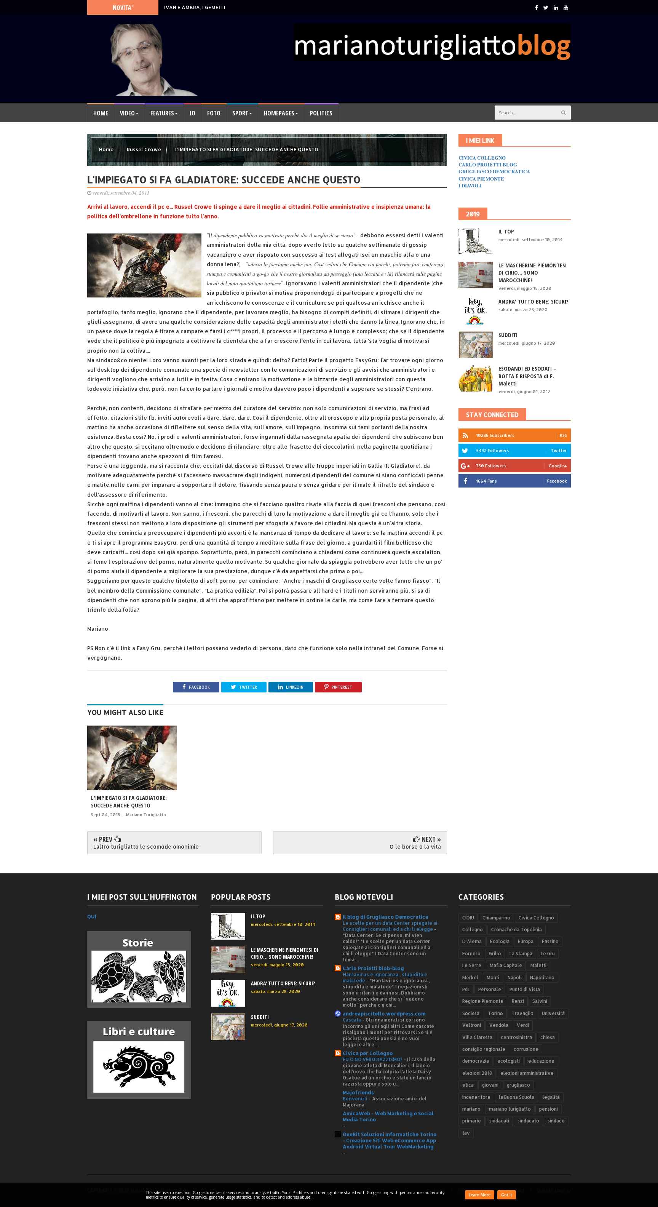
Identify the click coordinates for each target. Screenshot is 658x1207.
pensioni (548, 1109)
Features (162, 113)
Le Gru (548, 953)
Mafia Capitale (506, 965)
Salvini (539, 1001)
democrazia (475, 1061)
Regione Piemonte (482, 1001)
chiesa (547, 1037)
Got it (506, 1194)
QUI (91, 916)
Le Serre (471, 965)
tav (466, 1133)
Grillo (495, 953)
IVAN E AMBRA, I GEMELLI (194, 7)
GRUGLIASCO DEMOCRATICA (494, 171)
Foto (213, 113)
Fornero (471, 953)
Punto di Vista (524, 989)
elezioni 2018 (477, 1073)
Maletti (538, 965)
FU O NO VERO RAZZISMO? (373, 1059)
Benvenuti (356, 1098)
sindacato (528, 1121)
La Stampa (520, 953)
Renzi (518, 1001)
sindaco (556, 1121)
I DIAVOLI (470, 185)
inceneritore (476, 1097)
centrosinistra (516, 1037)
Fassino (550, 941)
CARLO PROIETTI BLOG (487, 164)
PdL (466, 989)
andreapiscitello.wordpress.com (384, 1013)
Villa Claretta (477, 1037)
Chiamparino (496, 918)
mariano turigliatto (510, 1109)
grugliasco (518, 1085)
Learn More (479, 1194)
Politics (321, 113)
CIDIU (468, 918)
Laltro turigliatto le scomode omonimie (146, 846)
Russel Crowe (144, 149)
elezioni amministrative (527, 1073)
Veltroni (471, 1025)
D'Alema (472, 941)
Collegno (472, 929)
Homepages (279, 113)
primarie (471, 1121)
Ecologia (499, 941)
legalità (551, 1097)
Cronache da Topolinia (516, 929)
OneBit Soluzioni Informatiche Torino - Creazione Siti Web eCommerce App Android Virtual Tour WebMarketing (390, 1140)
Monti (493, 977)
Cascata (352, 1020)
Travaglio (522, 1013)
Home (100, 113)
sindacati (499, 1121)
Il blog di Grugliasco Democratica (385, 917)
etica (468, 1085)
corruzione (526, 1049)
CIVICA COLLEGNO (482, 157)
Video (127, 113)
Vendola (498, 1025)
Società (470, 1013)
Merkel (470, 977)
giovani (490, 1085)
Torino (495, 1013)
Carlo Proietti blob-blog (373, 968)
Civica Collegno (536, 918)
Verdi (523, 1025)
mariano (471, 1109)
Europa (525, 941)
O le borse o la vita (415, 846)
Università (553, 1013)
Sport (240, 113)
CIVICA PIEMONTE (481, 178)
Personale (489, 989)
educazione (541, 1061)
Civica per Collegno (368, 1053)
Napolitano (542, 977)
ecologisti (508, 1061)
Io (192, 113)
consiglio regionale (483, 1049)
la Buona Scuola (516, 1097)
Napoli (515, 977)
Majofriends (358, 1092)
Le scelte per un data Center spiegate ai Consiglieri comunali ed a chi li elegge (390, 926)
